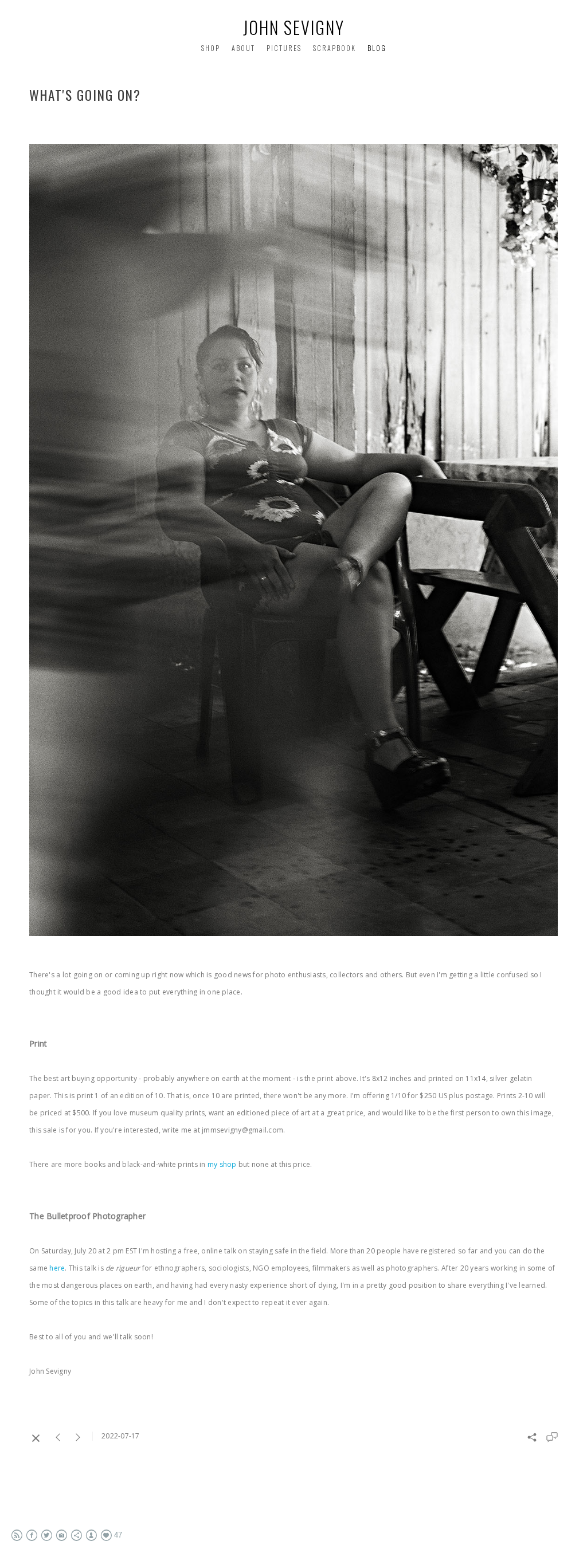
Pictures (284, 48)
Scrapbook (334, 48)
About (243, 48)
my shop (222, 1164)
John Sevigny (294, 27)
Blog (376, 48)
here (57, 1268)
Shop (210, 48)
